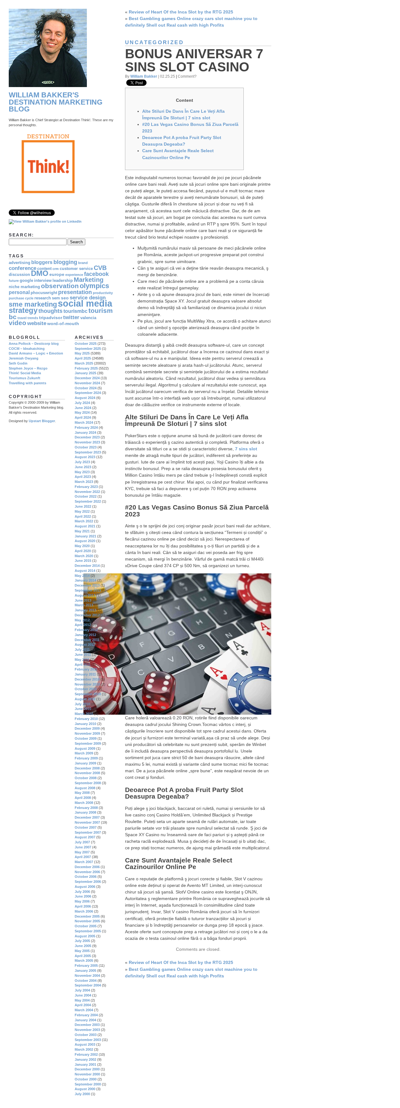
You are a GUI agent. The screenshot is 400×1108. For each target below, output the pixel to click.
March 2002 (84, 1049)
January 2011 (85, 674)
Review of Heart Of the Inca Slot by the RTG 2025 (181, 11)
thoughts (50, 311)
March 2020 (84, 556)
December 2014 (87, 565)
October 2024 (86, 388)
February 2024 (86, 427)
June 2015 (83, 560)
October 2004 (86, 980)
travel (22, 318)
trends (33, 318)
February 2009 (86, 758)
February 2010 (86, 719)
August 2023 (85, 457)
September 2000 (88, 1084)
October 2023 (86, 447)
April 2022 (83, 516)
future (14, 280)
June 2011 (83, 654)
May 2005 (82, 951)
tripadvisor (50, 317)
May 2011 (82, 659)
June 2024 (83, 408)
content (44, 269)
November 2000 (87, 1074)
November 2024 (87, 383)
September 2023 (88, 452)
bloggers (41, 262)
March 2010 (84, 714)
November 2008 (87, 773)
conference (22, 268)
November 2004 (87, 975)
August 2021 (85, 526)
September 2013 (88, 590)
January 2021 (85, 536)
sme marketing (33, 304)
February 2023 (86, 487)
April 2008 (83, 798)
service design (88, 298)
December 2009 (87, 728)
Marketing (88, 279)
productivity (103, 293)
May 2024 (82, 412)
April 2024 (83, 417)
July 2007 (82, 842)
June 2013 (83, 600)
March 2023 (84, 482)
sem (56, 298)
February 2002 (86, 1054)
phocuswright (44, 293)
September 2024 (88, 393)
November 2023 (87, 442)
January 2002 (85, 1059)
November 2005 (87, 921)
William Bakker (143, 76)
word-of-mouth (63, 323)
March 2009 (84, 753)
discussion (19, 274)
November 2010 (87, 684)
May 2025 (82, 353)
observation (60, 285)
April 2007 (83, 857)
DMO (39, 273)
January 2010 (85, 724)
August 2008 (85, 788)
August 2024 (85, 398)
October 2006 (86, 876)
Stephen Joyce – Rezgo (28, 368)
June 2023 (83, 467)
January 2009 (85, 763)
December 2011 (87, 640)
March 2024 (84, 422)
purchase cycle (21, 298)
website (36, 323)
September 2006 (88, 881)
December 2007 (87, 817)
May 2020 (82, 546)
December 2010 (87, 679)
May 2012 (82, 620)
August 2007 (85, 837)
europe (56, 274)
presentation (75, 292)
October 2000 (86, 1079)
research (42, 298)
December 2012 (87, 615)
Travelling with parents (27, 383)
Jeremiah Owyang (23, 358)
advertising (19, 263)
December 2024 (87, 378)
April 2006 (83, 906)
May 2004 (82, 1000)
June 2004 (83, 995)
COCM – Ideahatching (27, 348)
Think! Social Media (25, 373)
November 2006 (87, 872)
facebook (96, 274)
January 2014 (85, 580)
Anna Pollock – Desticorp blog (34, 343)
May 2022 (82, 511)
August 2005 (85, 936)
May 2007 (82, 852)
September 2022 (88, 501)
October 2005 (86, 926)
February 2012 (86, 630)
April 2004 (83, 1005)
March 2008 (84, 803)
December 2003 (87, 1025)
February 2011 (86, 669)
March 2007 (84, 862)
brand (83, 263)
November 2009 (87, 733)
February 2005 (86, 965)
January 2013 (85, 610)
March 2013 (84, 605)
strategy (23, 310)
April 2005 (83, 956)
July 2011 (82, 649)
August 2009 (85, 748)
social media (85, 303)
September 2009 (88, 743)
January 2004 (85, 1020)
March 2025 (84, 363)
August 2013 (85, 595)
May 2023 (82, 472)
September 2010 (88, 694)
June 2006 (83, 896)
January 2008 (85, 812)
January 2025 (85, 373)
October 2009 (86, 738)
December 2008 (87, 768)
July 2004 (82, 990)
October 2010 (86, 689)
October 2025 (86, 343)
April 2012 (83, 625)
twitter (71, 317)
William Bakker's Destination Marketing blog (55, 102)
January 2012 (85, 635)
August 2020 (85, 541)
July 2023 (82, 462)
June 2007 (83, 847)
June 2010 (83, 709)
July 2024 (82, 403)
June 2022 (83, 506)
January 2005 (85, 970)
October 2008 (86, 778)
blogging (65, 262)
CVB (100, 267)
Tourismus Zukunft (24, 378)
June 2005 (83, 946)
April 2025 (83, 358)
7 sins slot (246, 448)
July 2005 (82, 941)
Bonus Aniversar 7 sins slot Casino (194, 60)
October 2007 (86, 827)
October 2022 (86, 496)
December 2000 (87, 1069)
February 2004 (86, 1015)
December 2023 (87, 437)
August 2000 (85, 1089)
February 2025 (86, 368)
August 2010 (85, 699)
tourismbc (75, 311)
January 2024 (85, 432)
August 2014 (85, 570)
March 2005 (84, 960)
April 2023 (83, 477)
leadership (62, 280)
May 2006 (82, 901)
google (26, 280)
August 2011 (85, 644)
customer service (76, 269)
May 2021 (82, 531)
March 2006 (84, 911)
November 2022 (87, 492)
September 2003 (88, 1040)
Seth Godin (18, 363)
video (17, 322)
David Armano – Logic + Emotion (36, 353)
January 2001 (85, 1064)
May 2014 (82, 575)
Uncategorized (154, 42)
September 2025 (88, 348)
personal (19, 292)
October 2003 (86, 1035)
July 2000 (82, 1094)
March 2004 (84, 1010)
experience (74, 275)
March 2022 (84, 521)
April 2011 (83, 664)
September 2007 (88, 832)
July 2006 (82, 891)
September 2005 (88, 931)
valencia (88, 318)
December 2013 (87, 585)
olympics (94, 286)
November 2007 (87, 822)
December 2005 (87, 916)
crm (55, 269)
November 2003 (87, 1030)
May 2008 (82, 793)
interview (43, 280)
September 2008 (88, 783)
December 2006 (87, 867)
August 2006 (85, 886)
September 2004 (88, 985)
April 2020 (83, 551)
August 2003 (85, 1044)
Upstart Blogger (42, 421)
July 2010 (82, 704)
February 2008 (86, 808)
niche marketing (24, 287)
